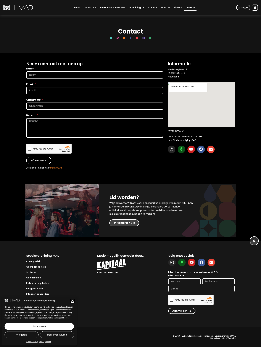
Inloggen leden (34, 288)
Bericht (31, 115)
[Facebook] (201, 149)
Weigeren (21, 334)
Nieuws (178, 7)
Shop (163, 7)
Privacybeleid (45, 342)
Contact (190, 7)
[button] (72, 300)
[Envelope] (211, 149)
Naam (30, 68)
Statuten (31, 272)
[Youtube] (191, 149)
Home (77, 7)
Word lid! (90, 7)
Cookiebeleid (32, 342)
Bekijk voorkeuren (57, 334)
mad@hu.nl (56, 167)
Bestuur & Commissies (112, 7)
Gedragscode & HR (36, 266)
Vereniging (135, 7)
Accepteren (39, 326)
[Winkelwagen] (255, 8)
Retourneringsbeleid (37, 283)
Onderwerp (33, 100)
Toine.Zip (231, 338)
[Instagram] (171, 149)
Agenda (152, 7)
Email (30, 84)
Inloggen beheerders (37, 294)
